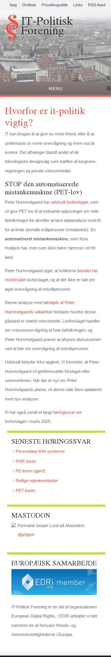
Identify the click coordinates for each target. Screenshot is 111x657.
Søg (13, 5)
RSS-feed (96, 5)
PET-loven (25, 490)
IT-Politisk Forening (47, 26)
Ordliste (29, 5)
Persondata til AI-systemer (40, 451)
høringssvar (64, 412)
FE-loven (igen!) (30, 470)
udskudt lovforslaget (69, 202)
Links (78, 5)
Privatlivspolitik (55, 5)
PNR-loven (26, 461)
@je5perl (26, 534)
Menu (56, 88)
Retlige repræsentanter (37, 480)
